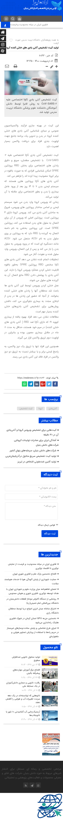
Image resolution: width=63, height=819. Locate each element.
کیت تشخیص (25, 408)
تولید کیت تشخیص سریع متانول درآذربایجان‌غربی (30, 456)
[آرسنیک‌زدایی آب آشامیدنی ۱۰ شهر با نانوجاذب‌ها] (31, 715)
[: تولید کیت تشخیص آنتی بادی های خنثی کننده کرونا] (7, 66)
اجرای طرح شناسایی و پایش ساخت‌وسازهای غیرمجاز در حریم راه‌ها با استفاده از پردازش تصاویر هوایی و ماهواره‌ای (33, 632)
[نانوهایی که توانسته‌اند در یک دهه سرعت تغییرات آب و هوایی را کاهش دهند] (31, 701)
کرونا (40, 408)
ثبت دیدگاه (49, 534)
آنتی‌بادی (53, 408)
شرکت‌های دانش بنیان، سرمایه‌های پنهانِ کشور (33, 450)
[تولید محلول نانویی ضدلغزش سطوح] (31, 661)
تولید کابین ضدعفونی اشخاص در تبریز (37, 462)
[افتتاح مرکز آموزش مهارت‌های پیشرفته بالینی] (31, 673)
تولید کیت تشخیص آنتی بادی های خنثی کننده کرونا (32, 48)
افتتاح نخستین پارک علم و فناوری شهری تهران (34, 574)
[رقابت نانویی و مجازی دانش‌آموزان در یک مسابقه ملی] (31, 686)
